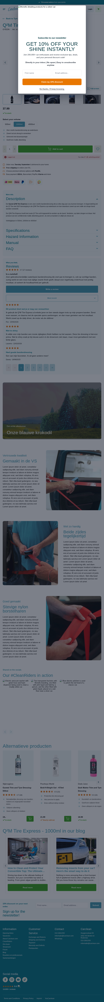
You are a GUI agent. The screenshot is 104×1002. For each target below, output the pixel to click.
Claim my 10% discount (52, 82)
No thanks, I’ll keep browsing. (52, 89)
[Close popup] (82, 9)
